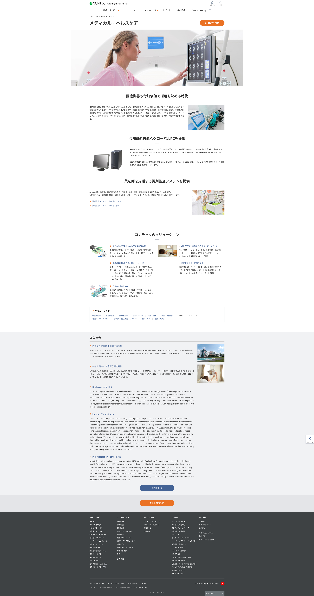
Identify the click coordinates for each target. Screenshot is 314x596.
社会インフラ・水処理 (124, 531)
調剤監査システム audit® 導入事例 (105, 205)
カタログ (147, 531)
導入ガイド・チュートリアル (181, 538)
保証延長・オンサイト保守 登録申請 (184, 564)
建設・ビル (146, 318)
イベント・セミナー (206, 539)
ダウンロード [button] (151, 10)
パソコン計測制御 (95, 525)
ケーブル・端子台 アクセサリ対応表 (184, 541)
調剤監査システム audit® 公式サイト (106, 201)
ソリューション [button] (132, 10)
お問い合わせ (212, 22)
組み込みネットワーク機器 (98, 534)
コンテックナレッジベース (180, 528)
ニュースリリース (206, 532)
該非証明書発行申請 (178, 560)
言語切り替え (210, 593)
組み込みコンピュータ (97, 538)
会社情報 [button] (182, 10)
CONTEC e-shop (199, 10)
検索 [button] (221, 3)
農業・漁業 (159, 318)
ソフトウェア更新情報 (179, 551)
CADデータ (147, 528)
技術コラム (175, 534)
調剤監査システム (96, 567)
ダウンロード (149, 517)
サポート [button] (168, 10)
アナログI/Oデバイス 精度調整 (182, 567)
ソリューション (102, 310)
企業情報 (202, 521)
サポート (175, 517)
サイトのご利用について (116, 583)
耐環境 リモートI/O (96, 528)
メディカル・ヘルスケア (125, 547)
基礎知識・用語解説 (178, 531)
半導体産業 (110, 315)
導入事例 (120, 559)
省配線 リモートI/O (96, 531)
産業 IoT (92, 521)
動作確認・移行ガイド (179, 544)
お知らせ (202, 536)
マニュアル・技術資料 (151, 525)
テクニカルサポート (178, 521)
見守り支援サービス (96, 564)
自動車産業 (123, 315)
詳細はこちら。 (143, 587)
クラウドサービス (95, 560)
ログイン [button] (213, 3)
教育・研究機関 (167, 315)
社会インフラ (138, 315)
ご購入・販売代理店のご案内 (181, 557)
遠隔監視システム (95, 554)
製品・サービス (96, 517)
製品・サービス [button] (111, 10)
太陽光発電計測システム (98, 551)
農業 (118, 554)
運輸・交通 (152, 315)
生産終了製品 (176, 554)
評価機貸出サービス (178, 570)
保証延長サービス (95, 557)
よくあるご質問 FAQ (178, 525)
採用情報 (202, 528)
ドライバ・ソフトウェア (152, 521)
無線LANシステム (95, 547)
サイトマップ (145, 583)
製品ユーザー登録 (177, 574)
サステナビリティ (205, 525)
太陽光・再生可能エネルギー (125, 318)
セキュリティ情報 (177, 547)
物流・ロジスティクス (100, 318)
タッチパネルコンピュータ (98, 541)
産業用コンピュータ (96, 544)
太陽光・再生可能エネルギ (126, 541)
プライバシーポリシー (97, 583)
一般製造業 (96, 315)
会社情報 (202, 517)
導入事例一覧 (157, 488)
